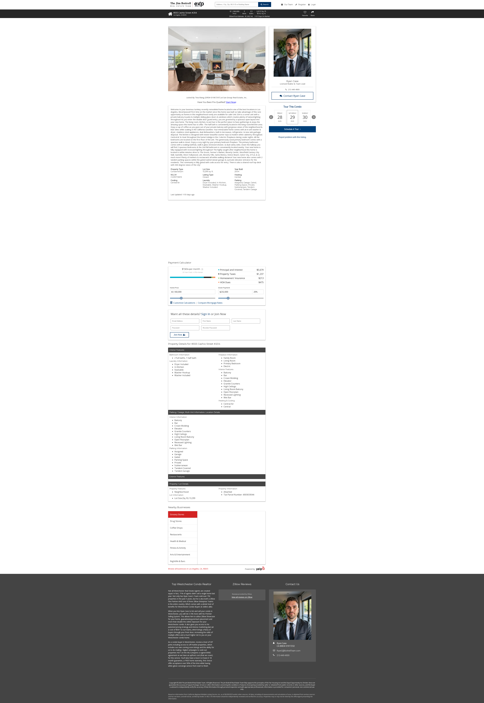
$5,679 (260, 269)
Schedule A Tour (291, 129)
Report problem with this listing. (292, 137)
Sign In (205, 314)
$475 (261, 282)
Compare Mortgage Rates (210, 302)
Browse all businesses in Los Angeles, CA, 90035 (188, 569)
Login (313, 4)
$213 (261, 278)
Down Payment (224, 288)
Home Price (174, 288)
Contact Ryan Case (294, 95)
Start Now (231, 102)
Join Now (178, 335)
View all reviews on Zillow (242, 597)
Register (302, 4)
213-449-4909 (293, 89)
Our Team (288, 4)
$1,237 (260, 273)
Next (314, 117)
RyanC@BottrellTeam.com (288, 651)
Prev (271, 117)
